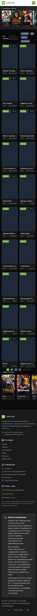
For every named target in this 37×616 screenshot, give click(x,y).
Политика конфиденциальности (15, 471)
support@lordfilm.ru (8, 494)
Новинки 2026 (6, 459)
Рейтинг (24, 37)
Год (32, 33)
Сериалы (5, 447)
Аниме (4, 453)
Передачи (5, 456)
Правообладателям (11, 480)
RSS (28, 610)
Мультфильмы (7, 450)
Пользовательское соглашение (15, 474)
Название (25, 33)
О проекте (7, 469)
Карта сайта (18, 610)
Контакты (7, 477)
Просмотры (25, 41)
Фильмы (4, 444)
